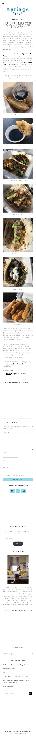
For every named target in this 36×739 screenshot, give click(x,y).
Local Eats (24, 383)
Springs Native (18, 11)
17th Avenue (16, 732)
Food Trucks (16, 383)
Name (5, 452)
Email (5, 460)
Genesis (23, 734)
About (4, 672)
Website (5, 468)
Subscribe (18, 543)
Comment (6, 432)
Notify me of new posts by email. (14, 475)
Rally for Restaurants (9, 669)
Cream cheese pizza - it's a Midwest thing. (15, 676)
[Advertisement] (20, 403)
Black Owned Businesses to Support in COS (16, 665)
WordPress (14, 734)
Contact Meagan (8, 686)
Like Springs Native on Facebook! (18, 610)
